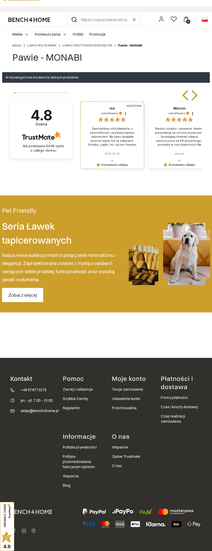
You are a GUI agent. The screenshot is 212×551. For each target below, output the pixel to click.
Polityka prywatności (80, 447)
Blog (66, 485)
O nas (117, 465)
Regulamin (71, 408)
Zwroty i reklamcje (78, 389)
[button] (74, 20)
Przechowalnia (124, 408)
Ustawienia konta (126, 398)
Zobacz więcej (22, 295)
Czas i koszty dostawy (179, 407)
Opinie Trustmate (126, 456)
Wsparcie (71, 476)
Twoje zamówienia (127, 389)
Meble (16, 45)
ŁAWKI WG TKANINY (41, 45)
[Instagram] (23, 530)
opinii (47, 148)
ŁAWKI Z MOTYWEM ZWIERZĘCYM (87, 45)
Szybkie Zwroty (75, 398)
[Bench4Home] (33, 530)
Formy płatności (174, 397)
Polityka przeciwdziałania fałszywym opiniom (79, 461)
